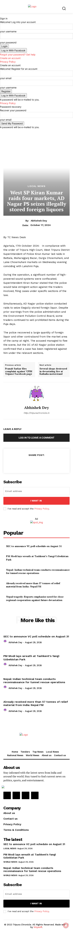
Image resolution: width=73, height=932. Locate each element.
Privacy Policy (8, 61)
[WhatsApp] (44, 463)
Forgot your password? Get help (17, 54)
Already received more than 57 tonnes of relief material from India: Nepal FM (33, 585)
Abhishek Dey (39, 220)
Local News (36, 186)
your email (5, 78)
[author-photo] (5, 642)
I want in (36, 500)
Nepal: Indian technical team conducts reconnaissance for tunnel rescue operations (38, 571)
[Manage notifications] (66, 925)
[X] (28, 463)
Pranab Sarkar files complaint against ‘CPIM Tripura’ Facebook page (18, 371)
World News (10, 862)
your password (8, 42)
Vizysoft (38, 927)
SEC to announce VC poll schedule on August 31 (34, 546)
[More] (52, 463)
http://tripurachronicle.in (36, 413)
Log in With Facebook (13, 50)
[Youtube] (35, 795)
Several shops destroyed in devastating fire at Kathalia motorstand (53, 371)
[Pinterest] (36, 463)
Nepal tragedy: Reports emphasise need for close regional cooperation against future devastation (34, 598)
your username (8, 31)
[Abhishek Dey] (36, 394)
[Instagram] (16, 795)
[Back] (1, 14)
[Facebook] (20, 463)
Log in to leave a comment (36, 437)
